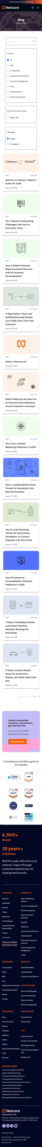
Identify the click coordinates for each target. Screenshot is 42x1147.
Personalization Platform (10, 1094)
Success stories (7, 1022)
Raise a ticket (25, 1022)
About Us (5, 899)
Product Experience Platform (12, 1085)
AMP (12, 65)
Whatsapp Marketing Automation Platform (16, 1097)
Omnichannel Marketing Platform (13, 1076)
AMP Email (24, 927)
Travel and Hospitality (9, 990)
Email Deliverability (27, 967)
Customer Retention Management (28, 949)
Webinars (5, 1035)
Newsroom (6, 917)
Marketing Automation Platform (29, 941)
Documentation (26, 1017)
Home (18, 23)
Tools (4, 1053)
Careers (5, 933)
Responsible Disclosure (21, 1137)
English (12, 139)
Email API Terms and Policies (12, 1140)
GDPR (24, 1140)
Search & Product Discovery (27, 916)
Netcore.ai (29, 2)
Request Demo (17, 741)
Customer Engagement (19, 81)
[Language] (33, 7)
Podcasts (5, 1031)
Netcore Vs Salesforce (29, 1005)
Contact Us (6, 937)
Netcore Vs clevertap (28, 996)
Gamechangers (26, 972)
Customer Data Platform (19, 76)
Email (12, 86)
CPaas (23, 955)
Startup (5, 999)
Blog (3, 1017)
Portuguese (14, 144)
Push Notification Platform (11, 1088)
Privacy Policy (7, 1137)
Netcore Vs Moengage (29, 991)
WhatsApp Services (28, 1045)
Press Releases (7, 921)
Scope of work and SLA (29, 1041)
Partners (5, 908)
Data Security (6, 1142)
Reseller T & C (26, 1057)
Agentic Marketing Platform (27, 900)
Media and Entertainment (11, 985)
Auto (4, 981)
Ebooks (5, 1026)
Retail (4, 972)
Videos (4, 1040)
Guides (4, 1044)
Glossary (5, 1058)
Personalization (16, 92)
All (11, 60)
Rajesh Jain (14, 117)
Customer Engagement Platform (13, 1070)
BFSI (3, 976)
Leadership (6, 903)
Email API (24, 922)
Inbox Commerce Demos (11, 1049)
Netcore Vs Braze (27, 1000)
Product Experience (18, 97)
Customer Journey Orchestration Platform (16, 1082)
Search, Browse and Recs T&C (30, 1051)
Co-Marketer (15, 71)
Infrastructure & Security (30, 976)
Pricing (4, 912)
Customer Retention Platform (12, 1079)
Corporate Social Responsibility (8, 927)
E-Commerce (7, 967)
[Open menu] (38, 7)
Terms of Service (27, 1036)
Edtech (4, 994)
